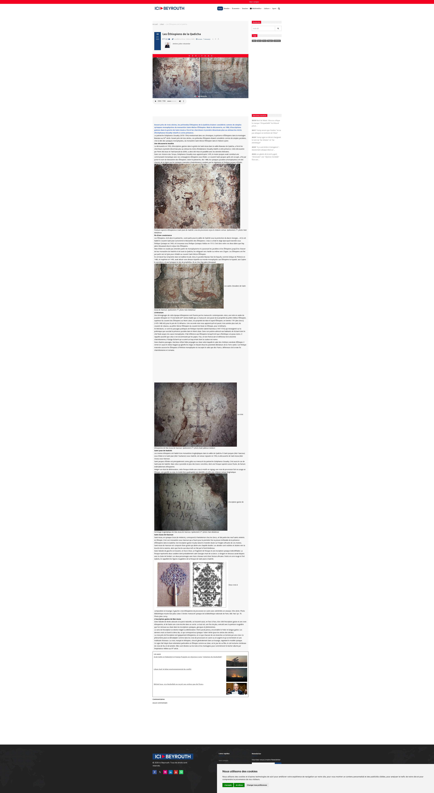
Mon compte (254, 2)
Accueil (155, 24)
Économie (235, 8)
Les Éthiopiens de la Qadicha (182, 34)
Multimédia (256, 8)
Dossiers (245, 8)
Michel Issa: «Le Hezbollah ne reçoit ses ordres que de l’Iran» (178, 684)
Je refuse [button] (239, 785)
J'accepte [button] (228, 785)
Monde (226, 8)
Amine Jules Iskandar (181, 43)
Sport (274, 8)
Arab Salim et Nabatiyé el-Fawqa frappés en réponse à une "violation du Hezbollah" (188, 657)
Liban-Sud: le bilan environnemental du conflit (172, 669)
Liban (220, 8)
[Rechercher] (278, 28)
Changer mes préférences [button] (257, 785)
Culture (266, 8)
